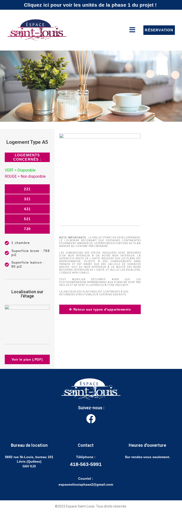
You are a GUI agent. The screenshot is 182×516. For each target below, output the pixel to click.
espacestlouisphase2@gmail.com (86, 484)
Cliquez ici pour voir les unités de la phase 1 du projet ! (90, 5)
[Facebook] (91, 418)
